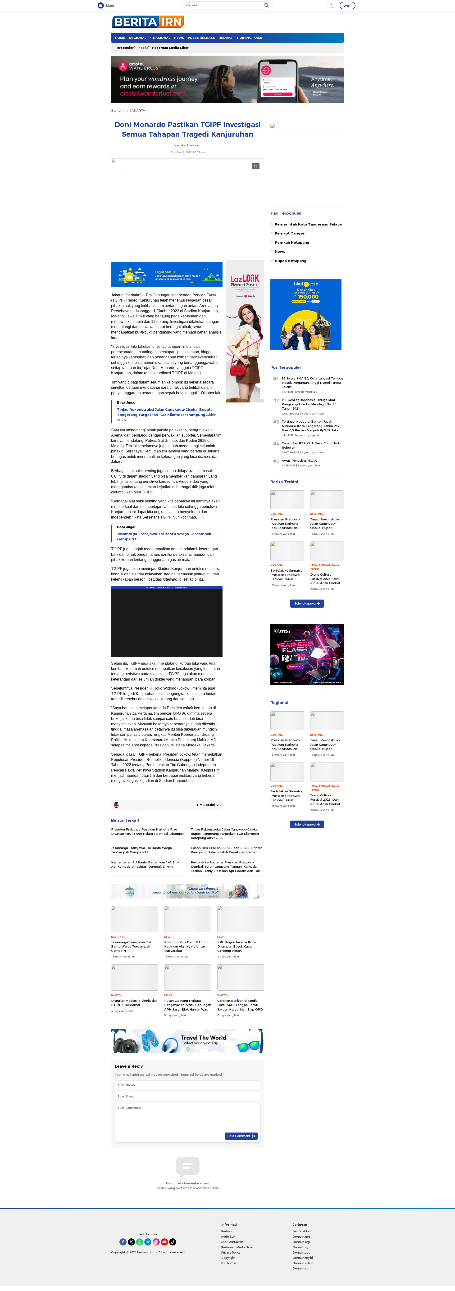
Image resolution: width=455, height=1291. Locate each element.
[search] (267, 5)
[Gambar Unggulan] (187, 162)
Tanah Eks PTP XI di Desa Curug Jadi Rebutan (311, 445)
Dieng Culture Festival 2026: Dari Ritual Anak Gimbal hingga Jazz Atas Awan (325, 583)
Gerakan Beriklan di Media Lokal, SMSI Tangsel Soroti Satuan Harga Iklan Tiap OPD (240, 1005)
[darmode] (332, 5)
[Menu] (101, 5)
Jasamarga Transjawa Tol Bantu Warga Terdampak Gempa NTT (164, 536)
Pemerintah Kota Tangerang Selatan (309, 224)
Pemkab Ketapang (292, 242)
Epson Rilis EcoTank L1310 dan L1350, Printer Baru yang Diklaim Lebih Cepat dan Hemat (226, 850)
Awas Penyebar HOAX (299, 460)
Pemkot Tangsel (290, 233)
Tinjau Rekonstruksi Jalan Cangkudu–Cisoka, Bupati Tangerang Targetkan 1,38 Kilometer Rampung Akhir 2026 (166, 414)
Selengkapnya (305, 603)
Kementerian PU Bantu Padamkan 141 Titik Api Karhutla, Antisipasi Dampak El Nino (145, 864)
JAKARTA (137, 110)
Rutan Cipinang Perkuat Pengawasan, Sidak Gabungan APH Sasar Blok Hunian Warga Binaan (187, 1007)
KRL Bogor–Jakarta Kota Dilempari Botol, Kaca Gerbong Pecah (236, 946)
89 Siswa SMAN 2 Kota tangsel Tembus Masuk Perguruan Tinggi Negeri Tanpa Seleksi (312, 382)
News (280, 251)
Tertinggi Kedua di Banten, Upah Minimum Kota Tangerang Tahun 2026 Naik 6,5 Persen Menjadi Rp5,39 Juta (311, 426)
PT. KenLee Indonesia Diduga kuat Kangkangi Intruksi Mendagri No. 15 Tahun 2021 (309, 404)
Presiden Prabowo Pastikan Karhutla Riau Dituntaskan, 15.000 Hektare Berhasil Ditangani (147, 831)
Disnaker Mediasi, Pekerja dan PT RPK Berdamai (134, 1003)
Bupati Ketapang (290, 261)
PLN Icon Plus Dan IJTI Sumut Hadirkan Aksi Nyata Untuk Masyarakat (187, 946)
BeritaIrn (118, 110)
